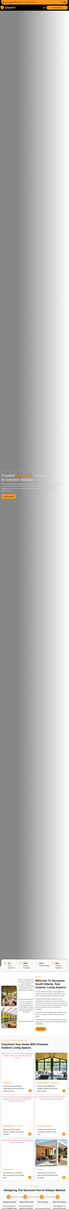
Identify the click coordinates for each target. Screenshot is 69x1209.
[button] (44, 7)
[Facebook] (65, 2)
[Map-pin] (62, 2)
